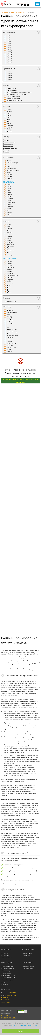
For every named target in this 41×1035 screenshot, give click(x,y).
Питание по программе (14, 100)
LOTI (8, 334)
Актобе (9, 192)
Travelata (9, 351)
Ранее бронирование (9, 980)
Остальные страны (9, 258)
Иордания (10, 293)
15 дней (9, 61)
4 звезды (9, 74)
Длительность (9, 32)
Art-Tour (9, 322)
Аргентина (10, 267)
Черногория (10, 246)
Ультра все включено (13, 96)
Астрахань (10, 206)
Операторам (26, 955)
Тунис (8, 234)
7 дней (9, 45)
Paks (8, 339)
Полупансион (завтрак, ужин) (16, 94)
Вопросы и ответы (28, 966)
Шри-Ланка (10, 244)
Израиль (9, 291)
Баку (8, 210)
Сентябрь (10, 125)
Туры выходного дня (10, 148)
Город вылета (8, 157)
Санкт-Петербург (12, 163)
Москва (9, 161)
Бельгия (9, 271)
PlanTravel (10, 345)
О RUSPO (5, 953)
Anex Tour (10, 320)
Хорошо (20, 1031)
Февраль (9, 111)
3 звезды (9, 76)
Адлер (9, 188)
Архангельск (11, 202)
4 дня (8, 39)
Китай (9, 240)
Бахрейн (9, 269)
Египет (9, 226)
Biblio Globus (11, 324)
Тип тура (6, 137)
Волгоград (10, 174)
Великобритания (12, 275)
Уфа (8, 165)
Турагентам (6, 955)
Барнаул (9, 212)
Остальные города (9, 181)
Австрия (9, 261)
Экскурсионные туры (9, 975)
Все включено (11, 89)
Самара (9, 178)
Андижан (10, 198)
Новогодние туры (8, 966)
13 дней (9, 57)
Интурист (10, 310)
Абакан (9, 185)
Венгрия (9, 277)
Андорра (9, 265)
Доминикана (11, 289)
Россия (9, 238)
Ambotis (9, 316)
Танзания (10, 242)
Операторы (7, 307)
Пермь (9, 172)
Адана (9, 186)
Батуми (9, 214)
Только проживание (13, 98)
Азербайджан (11, 256)
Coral (8, 326)
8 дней (9, 47)
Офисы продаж (5, 1002)
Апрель (9, 115)
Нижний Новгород (13, 170)
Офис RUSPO (5, 1000)
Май (8, 117)
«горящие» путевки (29, 833)
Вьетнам (9, 228)
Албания (9, 263)
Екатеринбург (11, 168)
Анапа (9, 196)
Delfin (8, 328)
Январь (9, 109)
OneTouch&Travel (12, 336)
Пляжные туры (8, 144)
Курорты (6, 298)
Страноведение (7, 958)
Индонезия (10, 248)
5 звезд (9, 72)
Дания (9, 287)
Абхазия (9, 236)
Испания (20, 789)
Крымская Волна (12, 312)
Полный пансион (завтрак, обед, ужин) (19, 92)
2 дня (8, 35)
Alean (8, 314)
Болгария (10, 273)
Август (9, 123)
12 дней (9, 55)
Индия (32, 789)
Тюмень (9, 176)
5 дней (9, 41)
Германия (10, 283)
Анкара (9, 200)
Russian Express (12, 347)
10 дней (9, 51)
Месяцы (6, 106)
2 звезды (9, 78)
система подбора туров (6, 1011)
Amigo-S (9, 318)
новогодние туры (6, 845)
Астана (9, 204)
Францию (24, 793)
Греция (9, 285)
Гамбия (9, 281)
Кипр (14, 789)
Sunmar (9, 349)
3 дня (8, 37)
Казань (9, 167)
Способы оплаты (28, 968)
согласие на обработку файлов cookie (24, 1025)
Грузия (9, 252)
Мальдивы (10, 250)
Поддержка (4, 997)
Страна (6, 221)
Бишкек (9, 216)
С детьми (6, 152)
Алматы (9, 194)
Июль (8, 121)
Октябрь (9, 127)
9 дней (9, 49)
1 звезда (9, 79)
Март (8, 113)
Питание (6, 85)
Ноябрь (9, 129)
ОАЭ (8, 230)
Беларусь (10, 254)
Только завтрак (12, 91)
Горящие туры (8, 146)
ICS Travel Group (12, 332)
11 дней (9, 53)
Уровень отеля (9, 68)
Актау (8, 190)
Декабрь (9, 131)
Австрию (17, 793)
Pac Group (10, 338)
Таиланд (9, 232)
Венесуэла (10, 279)
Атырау (9, 208)
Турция (9, 224)
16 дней (9, 63)
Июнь (8, 119)
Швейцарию (32, 793)
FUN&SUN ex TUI (12, 330)
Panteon (9, 341)
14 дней (9, 59)
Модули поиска (27, 953)
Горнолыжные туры (9, 142)
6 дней (9, 43)
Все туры (6, 140)
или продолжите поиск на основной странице (20, 380)
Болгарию (4, 795)
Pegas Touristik (11, 343)
